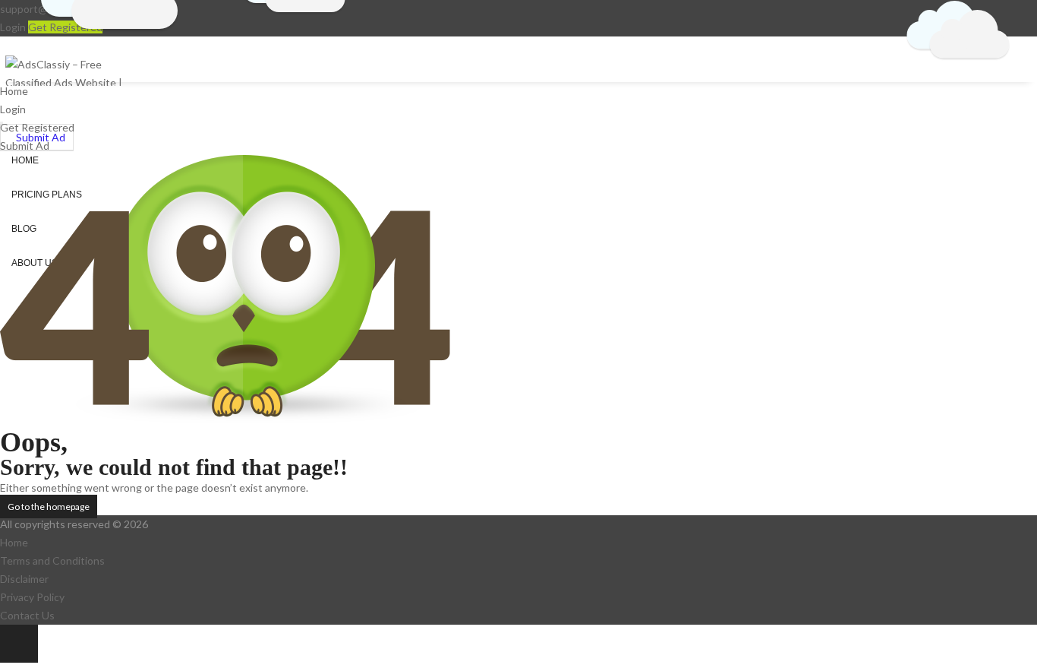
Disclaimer (24, 578)
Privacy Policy (32, 596)
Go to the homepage (49, 506)
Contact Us (27, 615)
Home (14, 542)
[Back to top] (19, 644)
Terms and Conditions (52, 560)
